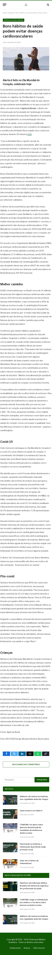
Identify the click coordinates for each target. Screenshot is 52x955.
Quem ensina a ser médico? (31, 810)
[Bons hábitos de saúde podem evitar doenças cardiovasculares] (26, 58)
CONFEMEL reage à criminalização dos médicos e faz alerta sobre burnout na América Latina (34, 902)
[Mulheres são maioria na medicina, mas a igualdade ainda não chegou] (10, 800)
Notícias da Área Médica (13, 20)
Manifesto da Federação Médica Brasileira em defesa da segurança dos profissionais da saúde (34, 886)
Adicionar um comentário (26, 764)
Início (5, 13)
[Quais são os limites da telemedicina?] (10, 864)
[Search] (47, 5)
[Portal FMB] (26, 4)
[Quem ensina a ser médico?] (10, 814)
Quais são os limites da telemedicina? (29, 862)
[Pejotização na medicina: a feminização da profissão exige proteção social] (10, 847)
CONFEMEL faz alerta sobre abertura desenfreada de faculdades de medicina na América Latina (31, 829)
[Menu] (4, 5)
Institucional (15, 948)
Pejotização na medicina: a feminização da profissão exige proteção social (33, 846)
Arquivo (11, 13)
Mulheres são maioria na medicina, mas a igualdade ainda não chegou (34, 798)
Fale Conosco (39, 948)
